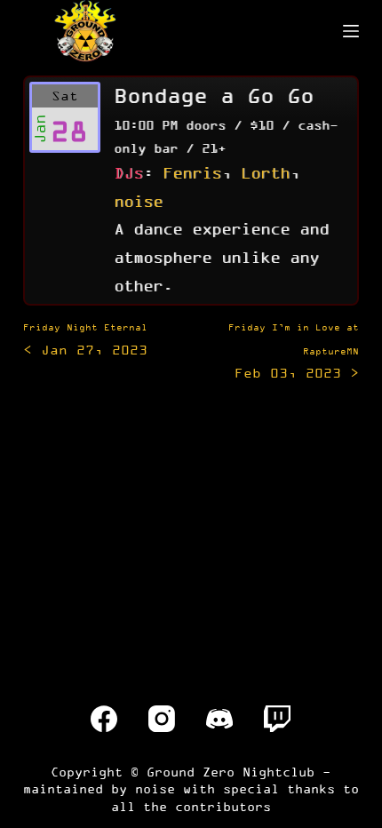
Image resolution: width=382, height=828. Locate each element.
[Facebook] (104, 718)
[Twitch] (277, 718)
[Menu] (351, 31)
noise (138, 201)
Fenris (192, 172)
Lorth (265, 172)
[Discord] (219, 718)
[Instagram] (161, 718)
